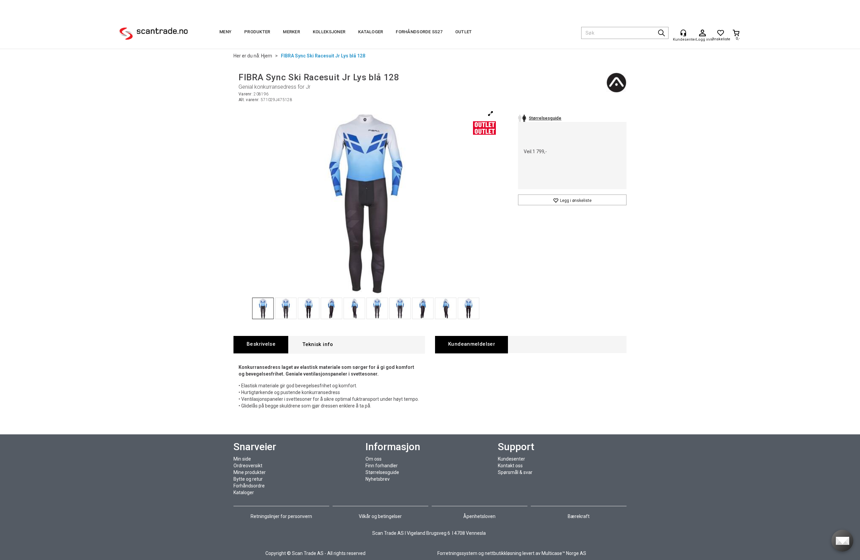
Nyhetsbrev (378, 479)
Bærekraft (579, 516)
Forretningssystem (457, 553)
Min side (242, 459)
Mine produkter (249, 472)
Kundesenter (511, 459)
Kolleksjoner (329, 31)
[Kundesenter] (683, 33)
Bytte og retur (248, 479)
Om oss (374, 459)
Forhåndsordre (249, 485)
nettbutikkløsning (503, 553)
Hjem (266, 55)
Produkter (257, 31)
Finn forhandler (382, 465)
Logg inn (702, 33)
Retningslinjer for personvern (282, 516)
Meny (225, 31)
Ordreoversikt (247, 465)
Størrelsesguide (382, 472)
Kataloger (370, 31)
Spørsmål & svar (515, 472)
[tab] (260, 344)
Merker (291, 31)
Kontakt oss (510, 465)
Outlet (463, 31)
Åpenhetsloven (479, 516)
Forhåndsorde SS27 (419, 31)
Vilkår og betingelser (380, 516)
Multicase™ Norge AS (564, 553)
